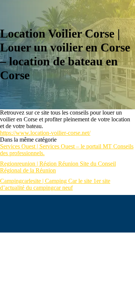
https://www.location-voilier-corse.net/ (45, 133)
